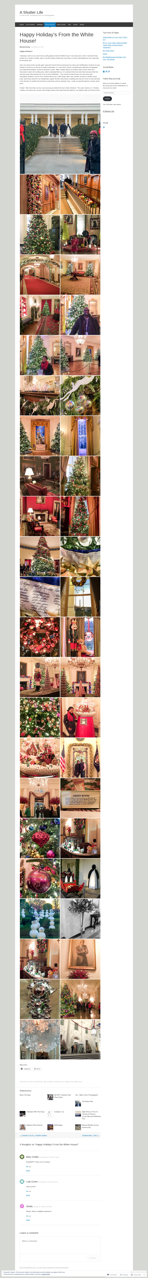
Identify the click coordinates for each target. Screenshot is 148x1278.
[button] (60, 134)
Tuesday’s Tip (59, 1112)
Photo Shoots (50, 24)
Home (22, 24)
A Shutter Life (108, 111)
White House (78, 1082)
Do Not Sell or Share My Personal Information (53, 1267)
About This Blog (25, 1095)
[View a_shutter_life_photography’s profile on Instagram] (106, 72)
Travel (75, 24)
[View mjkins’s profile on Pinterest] (104, 127)
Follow (107, 99)
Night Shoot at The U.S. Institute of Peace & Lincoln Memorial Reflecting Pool (91, 1115)
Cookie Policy (45, 1274)
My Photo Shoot (108, 51)
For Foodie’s (30, 24)
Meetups (40, 24)
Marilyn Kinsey (25, 47)
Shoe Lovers (61, 24)
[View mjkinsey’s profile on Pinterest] (109, 72)
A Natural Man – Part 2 (90, 1135)
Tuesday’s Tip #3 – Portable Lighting (33, 1135)
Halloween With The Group (35, 1112)
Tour (72, 1082)
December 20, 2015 (37, 47)
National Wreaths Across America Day (90, 1126)
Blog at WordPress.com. (28, 1267)
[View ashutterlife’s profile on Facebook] (104, 72)
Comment (92, 1258)
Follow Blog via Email (111, 79)
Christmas (50, 1082)
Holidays (67, 1082)
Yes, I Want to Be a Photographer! (86, 1095)
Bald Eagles (58, 1125)
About (82, 24)
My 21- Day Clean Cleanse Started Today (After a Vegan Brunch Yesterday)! (115, 45)
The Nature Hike (87, 1101)
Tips (69, 24)
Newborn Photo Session (35, 1125)
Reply (28, 1170)
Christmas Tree (59, 1082)
